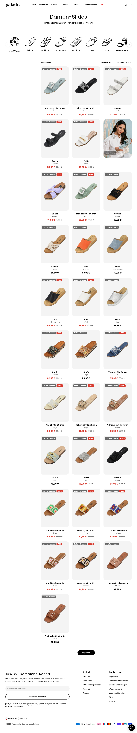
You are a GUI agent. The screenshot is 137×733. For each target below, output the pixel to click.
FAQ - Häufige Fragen (92, 685)
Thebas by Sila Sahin (117, 583)
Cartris (117, 213)
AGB (111, 697)
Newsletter (87, 689)
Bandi (55, 213)
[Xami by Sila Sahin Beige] (55, 560)
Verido (86, 477)
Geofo (55, 477)
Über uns (87, 676)
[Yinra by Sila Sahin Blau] (117, 349)
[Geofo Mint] (55, 455)
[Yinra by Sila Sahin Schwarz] (86, 85)
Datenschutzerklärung (118, 681)
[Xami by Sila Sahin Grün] (55, 508)
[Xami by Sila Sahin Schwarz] (86, 560)
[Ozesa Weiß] (117, 85)
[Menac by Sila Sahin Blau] (55, 85)
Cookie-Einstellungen (118, 685)
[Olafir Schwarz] (55, 349)
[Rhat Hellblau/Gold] (117, 244)
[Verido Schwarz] (117, 455)
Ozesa (117, 108)
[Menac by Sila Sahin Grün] (86, 191)
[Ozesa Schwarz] (55, 138)
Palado (14, 724)
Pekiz (86, 161)
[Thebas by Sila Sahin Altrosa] (117, 560)
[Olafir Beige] (86, 349)
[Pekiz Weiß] (86, 138)
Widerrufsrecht (115, 689)
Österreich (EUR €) (16, 718)
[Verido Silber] (86, 455)
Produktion (87, 681)
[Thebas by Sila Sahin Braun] (55, 613)
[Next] (129, 44)
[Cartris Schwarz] (117, 191)
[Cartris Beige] (55, 244)
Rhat (86, 266)
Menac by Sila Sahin (55, 108)
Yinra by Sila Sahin (86, 108)
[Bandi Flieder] (55, 191)
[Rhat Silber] (117, 297)
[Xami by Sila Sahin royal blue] (117, 508)
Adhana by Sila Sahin (86, 425)
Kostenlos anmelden (37, 697)
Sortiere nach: (107, 62)
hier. (21, 706)
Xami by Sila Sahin (55, 530)
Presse (86, 693)
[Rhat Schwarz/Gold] (55, 297)
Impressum (113, 676)
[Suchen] (126, 5)
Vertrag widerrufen (117, 693)
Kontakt (112, 701)
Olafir (55, 372)
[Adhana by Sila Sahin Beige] (86, 402)
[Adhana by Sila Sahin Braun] (117, 402)
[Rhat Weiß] (86, 297)
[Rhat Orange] (86, 244)
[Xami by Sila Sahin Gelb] (86, 508)
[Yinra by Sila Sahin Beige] (55, 402)
